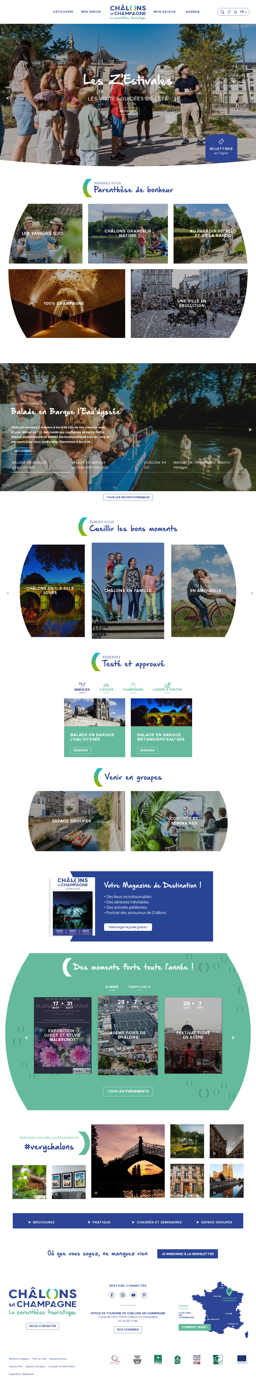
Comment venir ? (195, 1327)
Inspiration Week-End (21, 1374)
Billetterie (221, 151)
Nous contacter (42, 1326)
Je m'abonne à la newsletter (188, 1254)
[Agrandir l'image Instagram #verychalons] (29, 1182)
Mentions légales (19, 1358)
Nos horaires (128, 1329)
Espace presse (58, 1358)
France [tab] (184, 1306)
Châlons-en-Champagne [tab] (186, 1315)
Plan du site (39, 1358)
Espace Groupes (35, 1366)
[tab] (82, 686)
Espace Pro (15, 1366)
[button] (223, 10)
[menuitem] (63, 12)
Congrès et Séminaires (61, 1366)
